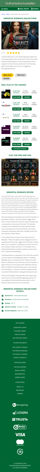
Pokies (8, 14)
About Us (20, 387)
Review (6, 79)
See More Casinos (20, 149)
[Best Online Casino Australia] (20, 4)
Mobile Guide (20, 377)
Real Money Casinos (20, 347)
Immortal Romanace (20, 296)
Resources (20, 390)
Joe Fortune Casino (20, 338)
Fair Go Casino (20, 334)
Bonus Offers (20, 370)
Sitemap (20, 394)
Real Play (7, 75)
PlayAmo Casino (20, 331)
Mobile (36, 9)
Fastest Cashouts (20, 358)
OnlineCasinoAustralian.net (20, 465)
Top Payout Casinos (20, 354)
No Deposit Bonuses (20, 351)
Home (3, 14)
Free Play (21, 75)
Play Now (17, 97)
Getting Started (20, 367)
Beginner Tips (20, 374)
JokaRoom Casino (20, 327)
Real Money (24, 9)
